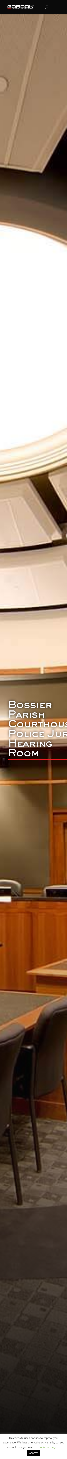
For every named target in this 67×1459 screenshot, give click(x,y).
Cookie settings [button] (47, 1447)
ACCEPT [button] (33, 1453)
